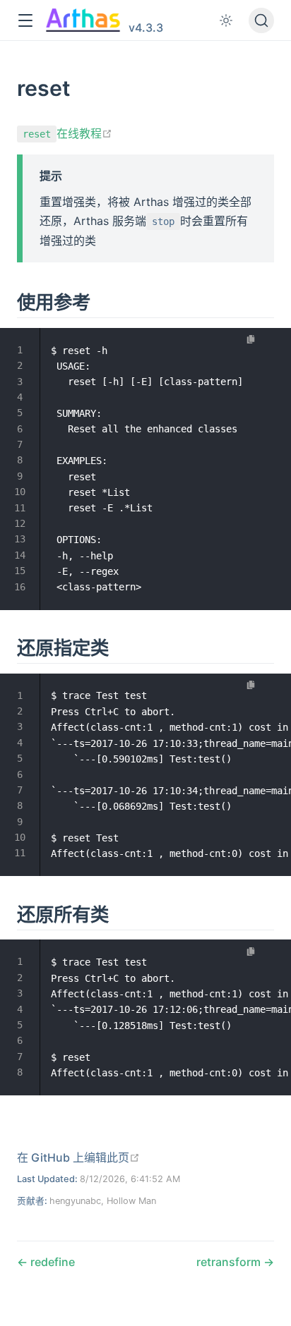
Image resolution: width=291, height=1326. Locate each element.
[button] (25, 21)
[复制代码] (251, 339)
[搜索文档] (261, 20)
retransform (229, 1262)
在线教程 (67, 133)
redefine (51, 1262)
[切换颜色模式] (226, 20)
